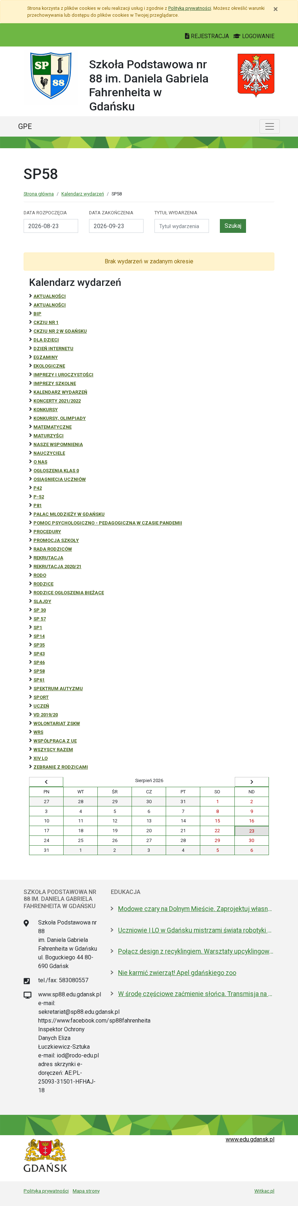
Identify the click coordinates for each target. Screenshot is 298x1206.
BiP (37, 313)
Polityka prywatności (46, 1191)
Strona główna (39, 194)
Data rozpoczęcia (45, 212)
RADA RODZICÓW (52, 549)
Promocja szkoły (56, 540)
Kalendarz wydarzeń (82, 194)
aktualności (49, 305)
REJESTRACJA (209, 36)
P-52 (38, 496)
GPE (25, 126)
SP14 (39, 636)
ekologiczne (49, 366)
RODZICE (43, 584)
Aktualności (49, 296)
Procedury (47, 531)
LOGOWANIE (257, 36)
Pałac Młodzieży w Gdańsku (69, 514)
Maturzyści (48, 435)
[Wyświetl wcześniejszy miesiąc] (46, 782)
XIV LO (40, 758)
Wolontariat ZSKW (56, 723)
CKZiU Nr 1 (46, 322)
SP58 (39, 671)
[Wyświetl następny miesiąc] (252, 782)
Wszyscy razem (53, 749)
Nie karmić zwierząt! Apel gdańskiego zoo (177, 972)
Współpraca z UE (55, 741)
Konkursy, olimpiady (59, 418)
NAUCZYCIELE (49, 453)
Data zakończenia (111, 212)
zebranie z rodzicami (60, 767)
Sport (41, 697)
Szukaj (233, 225)
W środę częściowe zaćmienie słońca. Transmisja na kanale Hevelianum (196, 993)
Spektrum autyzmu (58, 688)
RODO (39, 575)
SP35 (39, 645)
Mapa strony (86, 1191)
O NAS (40, 462)
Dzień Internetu (53, 348)
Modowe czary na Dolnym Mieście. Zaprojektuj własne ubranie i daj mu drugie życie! (196, 908)
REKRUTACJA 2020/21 (57, 566)
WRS (38, 732)
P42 (37, 488)
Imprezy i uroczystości (63, 374)
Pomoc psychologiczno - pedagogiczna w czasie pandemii (107, 523)
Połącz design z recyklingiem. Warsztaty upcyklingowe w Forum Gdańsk (196, 951)
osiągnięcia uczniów (59, 479)
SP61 (39, 680)
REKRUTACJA (48, 557)
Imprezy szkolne (54, 383)
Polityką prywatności (189, 8)
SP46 (39, 662)
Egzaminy (45, 357)
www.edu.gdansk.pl (250, 1139)
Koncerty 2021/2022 (57, 401)
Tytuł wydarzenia (175, 212)
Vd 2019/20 (45, 714)
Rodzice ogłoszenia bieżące (68, 592)
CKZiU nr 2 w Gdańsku (60, 331)
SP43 (39, 653)
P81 (37, 505)
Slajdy (42, 601)
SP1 (37, 627)
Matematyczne (52, 427)
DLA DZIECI (46, 340)
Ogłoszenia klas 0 (56, 470)
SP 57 (39, 619)
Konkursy (45, 409)
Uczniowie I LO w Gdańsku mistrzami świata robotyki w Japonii (196, 930)
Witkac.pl (264, 1191)
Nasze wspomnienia (58, 444)
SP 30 (39, 610)
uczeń (41, 706)
